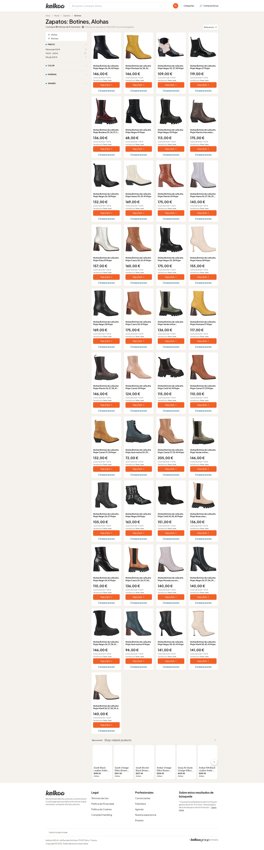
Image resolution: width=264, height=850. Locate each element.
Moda (56, 16)
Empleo (139, 820)
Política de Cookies (101, 809)
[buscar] (175, 5)
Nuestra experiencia (145, 814)
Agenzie (139, 809)
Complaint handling (101, 814)
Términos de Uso (99, 798)
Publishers (140, 803)
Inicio (48, 16)
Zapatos (66, 16)
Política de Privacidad (102, 803)
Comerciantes (142, 798)
